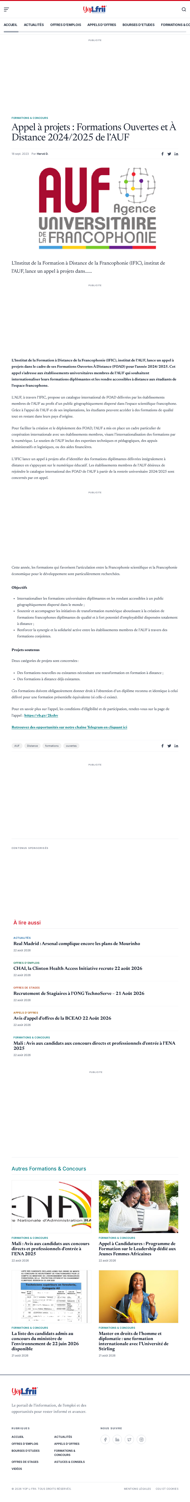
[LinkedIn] (117, 1439)
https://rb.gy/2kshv (41, 716)
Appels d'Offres (101, 25)
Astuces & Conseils (69, 1462)
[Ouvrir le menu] (8, 9)
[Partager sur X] (169, 154)
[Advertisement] (95, 70)
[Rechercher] (181, 9)
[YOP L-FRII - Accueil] (95, 9)
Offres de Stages (25, 1462)
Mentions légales (137, 1488)
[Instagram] (141, 1439)
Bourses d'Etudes (139, 25)
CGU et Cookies (167, 1488)
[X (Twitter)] (129, 1439)
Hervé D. (42, 153)
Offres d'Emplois (65, 25)
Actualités (34, 25)
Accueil (10, 25)
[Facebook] (105, 1439)
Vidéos (17, 1468)
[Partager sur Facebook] (162, 154)
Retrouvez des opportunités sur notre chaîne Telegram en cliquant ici (69, 727)
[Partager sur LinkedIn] (176, 154)
